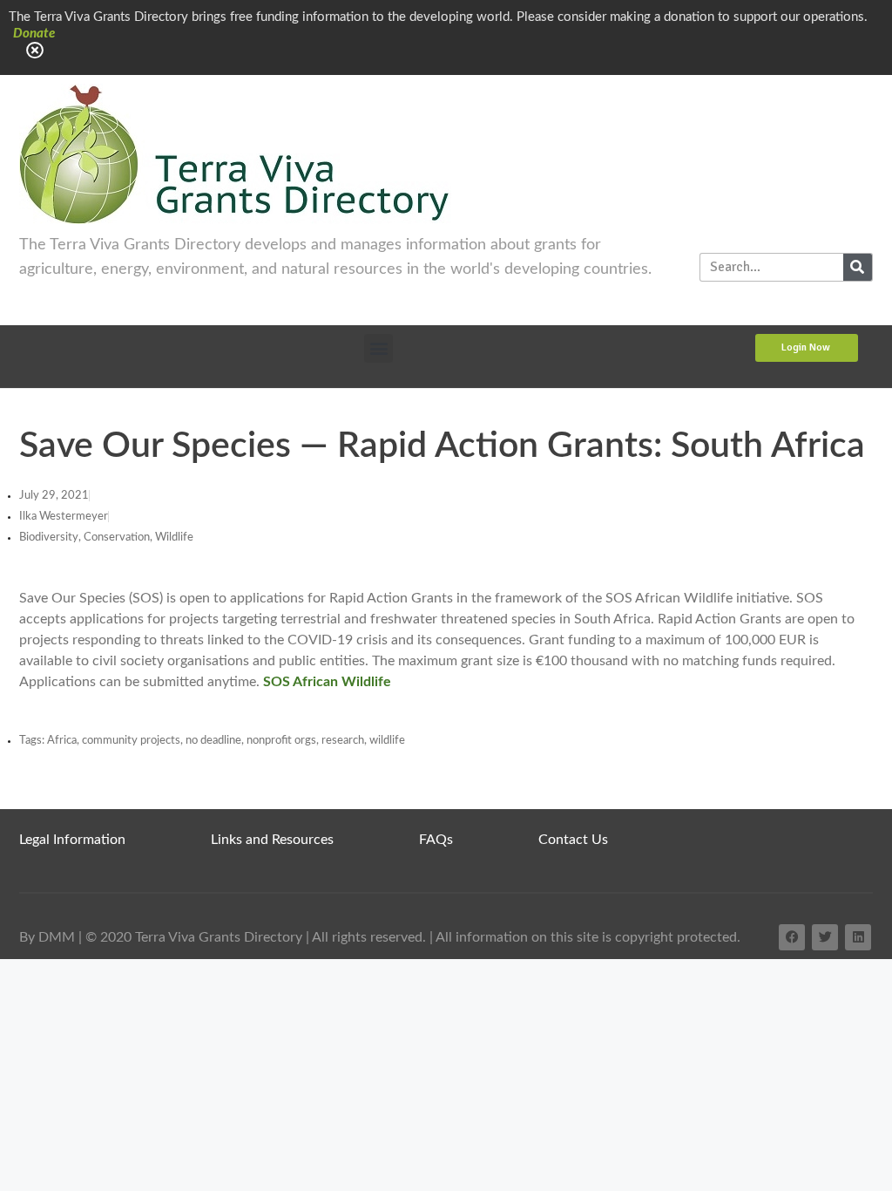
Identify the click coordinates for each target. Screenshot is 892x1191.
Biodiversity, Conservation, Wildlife (106, 537)
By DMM (47, 937)
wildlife (387, 740)
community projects (131, 740)
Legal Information (72, 840)
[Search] (857, 267)
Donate (34, 33)
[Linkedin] (858, 937)
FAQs (436, 840)
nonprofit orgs (281, 740)
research (342, 740)
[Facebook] (792, 937)
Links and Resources (272, 840)
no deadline (213, 740)
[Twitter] (825, 937)
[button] (378, 348)
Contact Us (573, 840)
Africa (62, 740)
